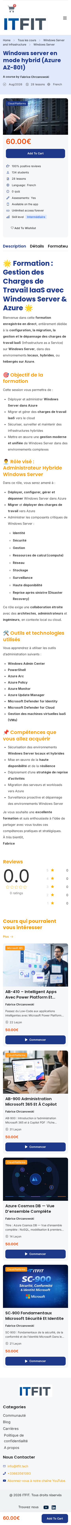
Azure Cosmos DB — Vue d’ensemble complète (29, 1208)
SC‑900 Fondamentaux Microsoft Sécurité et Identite (34, 1315)
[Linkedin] (54, 1508)
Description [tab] (14, 246)
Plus (6, 936)
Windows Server (44, 44)
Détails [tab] (37, 246)
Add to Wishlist (25, 228)
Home (6, 40)
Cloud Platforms (17, 103)
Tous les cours (27, 40)
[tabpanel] (35, 551)
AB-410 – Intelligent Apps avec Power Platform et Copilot (31, 997)
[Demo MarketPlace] (25, 23)
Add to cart (35, 153)
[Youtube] (46, 1508)
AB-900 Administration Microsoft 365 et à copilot (31, 1101)
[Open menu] (65, 18)
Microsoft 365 (15, 948)
